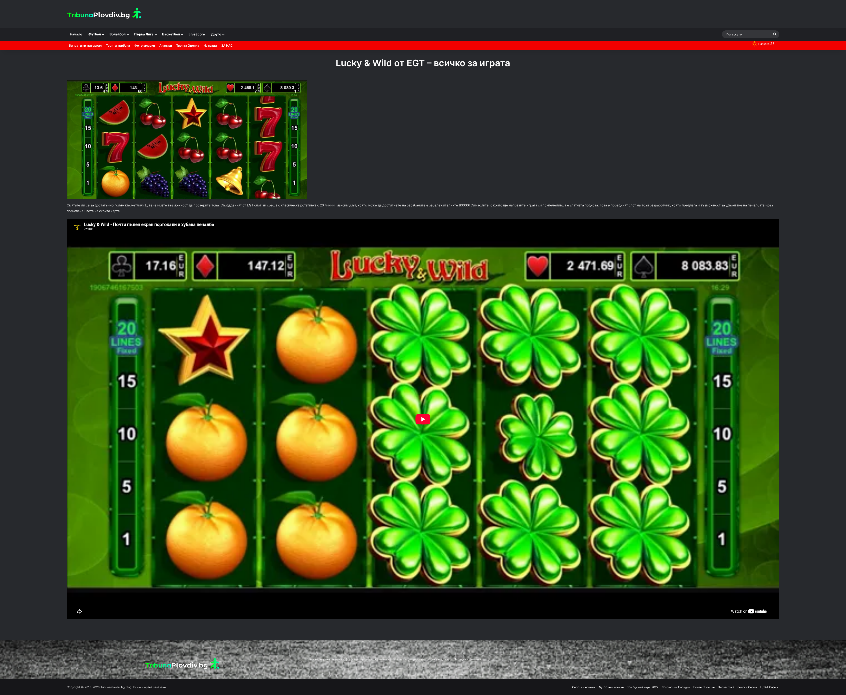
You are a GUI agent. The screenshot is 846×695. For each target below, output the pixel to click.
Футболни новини (611, 687)
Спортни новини (584, 687)
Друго (216, 34)
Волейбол (117, 34)
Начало (76, 34)
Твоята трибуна (118, 45)
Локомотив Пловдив (676, 687)
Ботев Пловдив (704, 687)
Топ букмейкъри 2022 (643, 687)
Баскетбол (171, 34)
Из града (210, 45)
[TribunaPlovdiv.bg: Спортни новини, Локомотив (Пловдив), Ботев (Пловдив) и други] (105, 14)
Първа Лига (144, 34)
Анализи (165, 45)
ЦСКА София (769, 687)
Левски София (747, 687)
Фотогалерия (144, 45)
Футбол (94, 34)
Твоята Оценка (187, 45)
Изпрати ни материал (85, 45)
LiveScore (197, 34)
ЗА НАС (227, 45)
